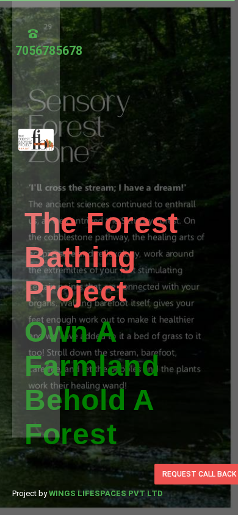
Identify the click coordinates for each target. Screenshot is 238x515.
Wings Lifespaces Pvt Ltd (106, 493)
